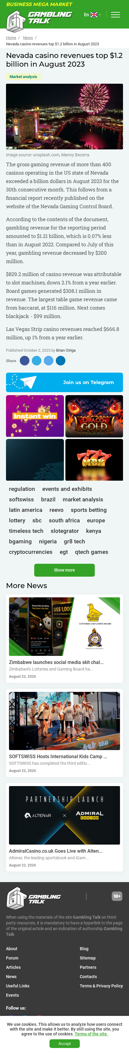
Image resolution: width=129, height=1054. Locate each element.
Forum (12, 958)
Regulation (22, 488)
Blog (84, 948)
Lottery (17, 520)
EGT (64, 551)
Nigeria (48, 541)
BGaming (20, 541)
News (28, 37)
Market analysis (23, 76)
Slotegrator (65, 530)
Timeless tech (26, 530)
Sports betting (89, 509)
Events (12, 995)
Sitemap (88, 958)
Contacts (88, 976)
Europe (96, 520)
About (11, 948)
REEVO (57, 509)
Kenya (93, 530)
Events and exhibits (67, 488)
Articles (13, 967)
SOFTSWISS (21, 499)
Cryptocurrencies (30, 551)
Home (11, 37)
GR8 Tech (74, 541)
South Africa (64, 520)
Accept (64, 1043)
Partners (88, 967)
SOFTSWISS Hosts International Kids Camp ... (58, 756)
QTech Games (91, 551)
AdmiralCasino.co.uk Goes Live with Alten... (55, 851)
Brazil (48, 499)
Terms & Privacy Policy (101, 985)
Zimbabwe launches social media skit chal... (56, 662)
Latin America (25, 509)
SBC (37, 520)
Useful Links (17, 985)
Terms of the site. (91, 1033)
